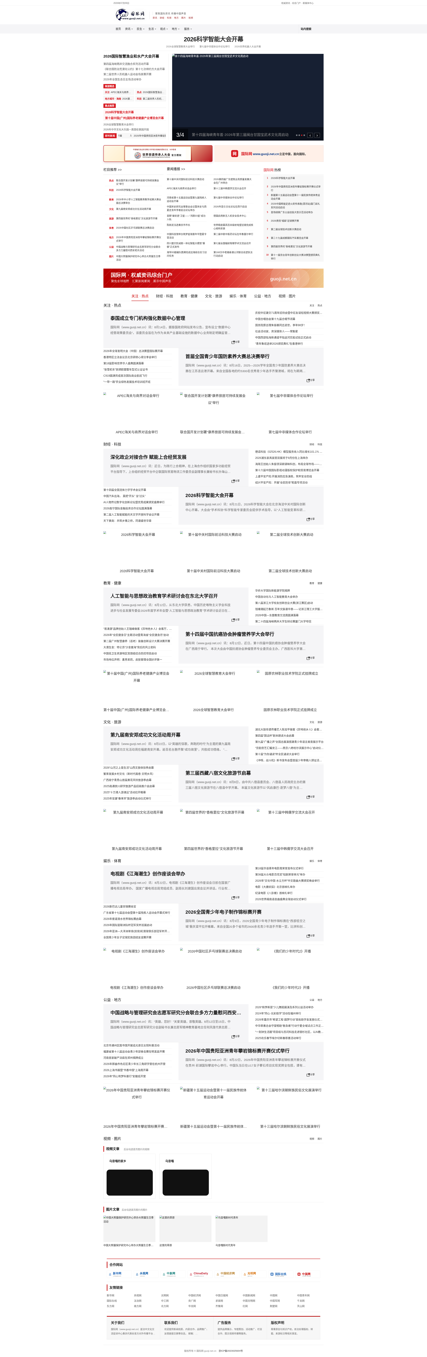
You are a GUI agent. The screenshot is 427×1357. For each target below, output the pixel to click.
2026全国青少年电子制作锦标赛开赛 (223, 912)
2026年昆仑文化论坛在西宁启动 (230, 206)
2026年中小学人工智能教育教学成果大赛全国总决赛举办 (138, 201)
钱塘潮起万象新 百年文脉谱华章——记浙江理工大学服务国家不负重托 (297, 609)
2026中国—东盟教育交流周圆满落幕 (277, 615)
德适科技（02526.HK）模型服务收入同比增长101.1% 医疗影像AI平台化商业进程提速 (306, 451)
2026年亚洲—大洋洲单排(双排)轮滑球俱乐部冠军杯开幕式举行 (140, 931)
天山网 (301, 1306)
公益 (312, 1000)
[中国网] (307, 1274)
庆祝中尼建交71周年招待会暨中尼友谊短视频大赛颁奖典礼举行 (292, 312)
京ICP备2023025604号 (231, 1350)
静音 (125, 1191)
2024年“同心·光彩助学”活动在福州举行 (278, 1013)
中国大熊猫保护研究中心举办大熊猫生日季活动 (138, 258)
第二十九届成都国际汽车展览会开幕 (289, 238)
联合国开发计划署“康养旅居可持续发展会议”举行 (137, 182)
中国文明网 (249, 1300)
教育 (312, 583)
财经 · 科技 (164, 296)
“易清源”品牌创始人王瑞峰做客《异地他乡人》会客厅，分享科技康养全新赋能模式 (152, 628)
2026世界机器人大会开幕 (248, 46)
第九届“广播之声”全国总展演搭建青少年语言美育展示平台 (289, 741)
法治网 (137, 1300)
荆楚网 (273, 1306)
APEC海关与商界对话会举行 (181, 188)
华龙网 (192, 1306)
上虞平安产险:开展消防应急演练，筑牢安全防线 (283, 476)
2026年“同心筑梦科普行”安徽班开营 (124, 1076)
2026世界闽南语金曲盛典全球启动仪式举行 (281, 899)
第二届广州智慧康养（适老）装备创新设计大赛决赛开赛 (136, 641)
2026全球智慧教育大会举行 (180, 46)
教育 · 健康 (189, 296)
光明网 (165, 1295)
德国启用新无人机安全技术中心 (230, 215)
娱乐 (312, 861)
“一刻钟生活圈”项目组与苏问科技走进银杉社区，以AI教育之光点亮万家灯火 (300, 1032)
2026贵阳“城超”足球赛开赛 (285, 220)
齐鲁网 (219, 1306)
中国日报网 (222, 1295)
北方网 (165, 1306)
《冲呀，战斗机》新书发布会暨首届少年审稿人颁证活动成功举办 (294, 760)
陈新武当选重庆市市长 (178, 225)
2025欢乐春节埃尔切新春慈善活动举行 (278, 1038)
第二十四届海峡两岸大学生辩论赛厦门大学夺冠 (283, 621)
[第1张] (296, 135)
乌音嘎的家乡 (117, 1161)
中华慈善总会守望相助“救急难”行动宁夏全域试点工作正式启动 (292, 1025)
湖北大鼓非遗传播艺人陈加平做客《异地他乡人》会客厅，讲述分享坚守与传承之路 (304, 729)
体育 (320, 861)
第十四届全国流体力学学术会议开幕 (124, 490)
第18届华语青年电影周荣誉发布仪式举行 (279, 868)
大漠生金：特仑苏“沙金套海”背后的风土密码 (129, 647)
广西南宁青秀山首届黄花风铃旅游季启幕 (127, 780)
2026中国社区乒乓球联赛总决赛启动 (135, 227)
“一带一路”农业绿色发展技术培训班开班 (126, 381)
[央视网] (146, 1274)
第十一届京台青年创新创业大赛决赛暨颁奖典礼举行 (295, 257)
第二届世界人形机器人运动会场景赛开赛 (127, 74)
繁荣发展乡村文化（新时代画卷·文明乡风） (129, 773)
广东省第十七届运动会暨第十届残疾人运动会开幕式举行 (136, 912)
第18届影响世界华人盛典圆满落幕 (123, 363)
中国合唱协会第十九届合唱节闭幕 (275, 319)
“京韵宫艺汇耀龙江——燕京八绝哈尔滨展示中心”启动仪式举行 (292, 748)
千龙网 (301, 1300)
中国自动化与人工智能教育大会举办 (276, 596)
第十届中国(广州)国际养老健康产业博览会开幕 (134, 118)
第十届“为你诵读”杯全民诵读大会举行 (277, 754)
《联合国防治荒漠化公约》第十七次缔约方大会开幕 (134, 69)
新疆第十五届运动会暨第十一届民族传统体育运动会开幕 (295, 197)
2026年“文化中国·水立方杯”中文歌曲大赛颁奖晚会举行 (287, 880)
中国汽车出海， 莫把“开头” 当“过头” (124, 496)
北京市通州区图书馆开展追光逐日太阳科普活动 (131, 1045)
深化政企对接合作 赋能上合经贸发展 (148, 457)
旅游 (320, 722)
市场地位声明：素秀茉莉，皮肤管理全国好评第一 (132, 659)
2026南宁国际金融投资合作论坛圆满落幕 (127, 508)
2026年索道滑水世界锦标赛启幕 (122, 919)
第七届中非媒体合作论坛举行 (214, 46)
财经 (312, 444)
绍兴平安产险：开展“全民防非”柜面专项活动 (281, 482)
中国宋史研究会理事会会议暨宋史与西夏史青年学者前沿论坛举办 (186, 208)
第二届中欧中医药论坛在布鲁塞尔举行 (233, 234)
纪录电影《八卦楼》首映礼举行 (274, 893)
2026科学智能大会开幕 (213, 39)
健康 (320, 583)
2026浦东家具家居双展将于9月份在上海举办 (281, 458)
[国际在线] (280, 1274)
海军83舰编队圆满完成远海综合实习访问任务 (187, 254)
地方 (174, 29)
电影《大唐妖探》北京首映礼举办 (275, 886)
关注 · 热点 (140, 296)
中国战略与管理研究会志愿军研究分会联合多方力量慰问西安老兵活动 (138, 248)
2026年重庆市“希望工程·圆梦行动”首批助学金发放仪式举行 (290, 1019)
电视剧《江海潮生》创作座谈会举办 (147, 873)
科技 (320, 444)
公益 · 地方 (262, 296)
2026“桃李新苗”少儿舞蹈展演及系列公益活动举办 (284, 1007)
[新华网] (119, 1274)
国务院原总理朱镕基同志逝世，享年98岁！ (280, 325)
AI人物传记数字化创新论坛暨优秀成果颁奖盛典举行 (134, 502)
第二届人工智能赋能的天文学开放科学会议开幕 (131, 514)
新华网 (110, 1295)
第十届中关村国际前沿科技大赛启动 (185, 179)
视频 (312, 1138)
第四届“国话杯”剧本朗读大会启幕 (274, 735)
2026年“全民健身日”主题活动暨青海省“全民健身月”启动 (136, 635)
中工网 (165, 1300)
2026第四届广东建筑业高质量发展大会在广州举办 (233, 181)
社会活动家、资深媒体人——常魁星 (276, 331)
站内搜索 (306, 29)
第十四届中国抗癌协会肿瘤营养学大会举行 (229, 634)
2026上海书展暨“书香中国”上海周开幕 (125, 1070)
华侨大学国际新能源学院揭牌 (272, 590)
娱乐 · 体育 (238, 296)
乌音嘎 (169, 1161)
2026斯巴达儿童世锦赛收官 (119, 906)
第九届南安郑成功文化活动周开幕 (133, 209)
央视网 (137, 1295)
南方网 (137, 1306)
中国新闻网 (249, 1295)
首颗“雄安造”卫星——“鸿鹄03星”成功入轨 (186, 217)
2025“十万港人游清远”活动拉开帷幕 (124, 792)
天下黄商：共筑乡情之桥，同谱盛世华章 (127, 520)
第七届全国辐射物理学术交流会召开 (232, 243)
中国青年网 (303, 1295)
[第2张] (299, 135)
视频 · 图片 (287, 296)
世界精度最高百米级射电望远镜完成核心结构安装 (233, 227)
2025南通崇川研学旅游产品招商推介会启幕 (129, 786)
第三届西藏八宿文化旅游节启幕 (218, 773)
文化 (312, 722)
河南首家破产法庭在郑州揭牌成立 (123, 1057)
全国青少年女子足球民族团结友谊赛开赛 (127, 937)
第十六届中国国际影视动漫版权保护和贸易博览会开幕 (287, 470)
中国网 (273, 1295)
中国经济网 (194, 1295)
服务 (186, 29)
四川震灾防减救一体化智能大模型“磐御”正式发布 (186, 245)
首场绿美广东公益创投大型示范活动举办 (292, 212)
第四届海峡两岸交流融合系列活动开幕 (126, 64)
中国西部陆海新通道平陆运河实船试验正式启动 (283, 337)
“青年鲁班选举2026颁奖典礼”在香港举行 (279, 343)
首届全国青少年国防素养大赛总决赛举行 (227, 356)
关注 (312, 305)
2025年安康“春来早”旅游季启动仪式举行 (127, 798)
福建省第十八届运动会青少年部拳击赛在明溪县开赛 (134, 1051)
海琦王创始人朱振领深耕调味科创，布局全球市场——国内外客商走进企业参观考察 (304, 464)
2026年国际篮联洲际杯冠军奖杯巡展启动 (127, 925)
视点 (162, 29)
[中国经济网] (227, 1274)
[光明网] (254, 1274)
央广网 (192, 1300)
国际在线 (112, 1300)
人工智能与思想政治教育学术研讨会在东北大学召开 (164, 596)
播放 (116, 1191)
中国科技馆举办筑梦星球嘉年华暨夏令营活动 (186, 236)
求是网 (219, 1300)
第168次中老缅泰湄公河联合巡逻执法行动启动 (233, 254)
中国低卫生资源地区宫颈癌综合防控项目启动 (130, 653)
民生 (139, 29)
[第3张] (301, 135)
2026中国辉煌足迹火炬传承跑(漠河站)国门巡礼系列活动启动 (295, 205)
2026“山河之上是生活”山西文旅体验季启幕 (128, 767)
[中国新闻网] (173, 1274)
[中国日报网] (200, 1274)
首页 (118, 29)
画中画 (134, 1191)
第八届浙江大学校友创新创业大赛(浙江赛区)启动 (284, 603)
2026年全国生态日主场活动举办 (122, 79)
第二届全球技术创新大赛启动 (286, 229)
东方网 (110, 1306)
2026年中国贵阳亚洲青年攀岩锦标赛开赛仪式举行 (150, 135)
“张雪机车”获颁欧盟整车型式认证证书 (125, 369)
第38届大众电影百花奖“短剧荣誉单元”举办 (280, 874)
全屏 (143, 1191)
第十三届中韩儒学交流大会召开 (230, 188)
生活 (151, 29)
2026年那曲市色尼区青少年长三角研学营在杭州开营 (134, 1064)
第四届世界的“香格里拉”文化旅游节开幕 (136, 218)
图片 (320, 1138)
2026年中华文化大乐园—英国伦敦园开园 (126, 129)
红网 (245, 1306)
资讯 (127, 29)
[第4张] (304, 135)
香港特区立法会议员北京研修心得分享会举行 (130, 357)
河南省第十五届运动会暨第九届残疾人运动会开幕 (186, 199)
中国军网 (275, 1300)
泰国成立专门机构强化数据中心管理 (147, 318)
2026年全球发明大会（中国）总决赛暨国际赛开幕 (133, 351)
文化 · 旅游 (213, 296)
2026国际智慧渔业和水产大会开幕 (131, 56)
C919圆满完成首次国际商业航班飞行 (125, 375)
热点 (320, 305)
